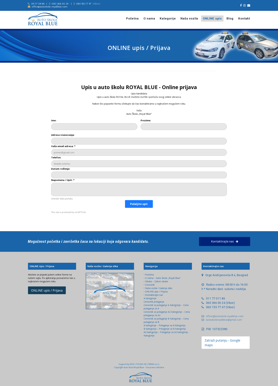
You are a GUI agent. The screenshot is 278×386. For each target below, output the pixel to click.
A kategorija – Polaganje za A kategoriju (164, 325)
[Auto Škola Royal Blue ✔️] (50, 19)
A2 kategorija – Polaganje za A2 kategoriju (166, 332)
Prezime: (146, 120)
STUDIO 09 (141, 364)
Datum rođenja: (60, 168)
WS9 (132, 364)
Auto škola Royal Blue (134, 367)
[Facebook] (241, 5)
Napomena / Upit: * (62, 180)
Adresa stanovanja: (62, 134)
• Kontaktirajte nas (153, 294)
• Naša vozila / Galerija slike (158, 288)
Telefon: (56, 157)
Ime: (53, 120)
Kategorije (149, 335)
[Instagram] (244, 5)
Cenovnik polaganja (154, 301)
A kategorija (150, 298)
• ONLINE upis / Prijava (156, 291)
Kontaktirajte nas (222, 241)
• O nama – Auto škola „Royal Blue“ (162, 278)
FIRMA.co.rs (153, 364)
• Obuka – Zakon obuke (156, 281)
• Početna (149, 274)
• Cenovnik (149, 284)
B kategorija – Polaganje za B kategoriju (165, 328)
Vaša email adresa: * (63, 146)
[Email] (248, 5)
